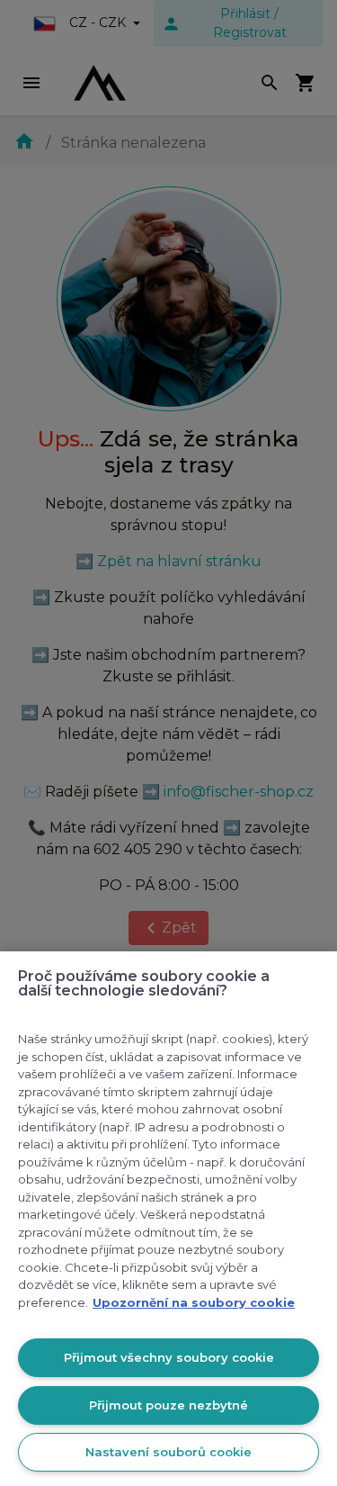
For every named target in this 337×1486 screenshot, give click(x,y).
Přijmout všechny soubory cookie (169, 1357)
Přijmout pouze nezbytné (168, 1405)
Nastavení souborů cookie (168, 1452)
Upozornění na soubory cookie (194, 1302)
